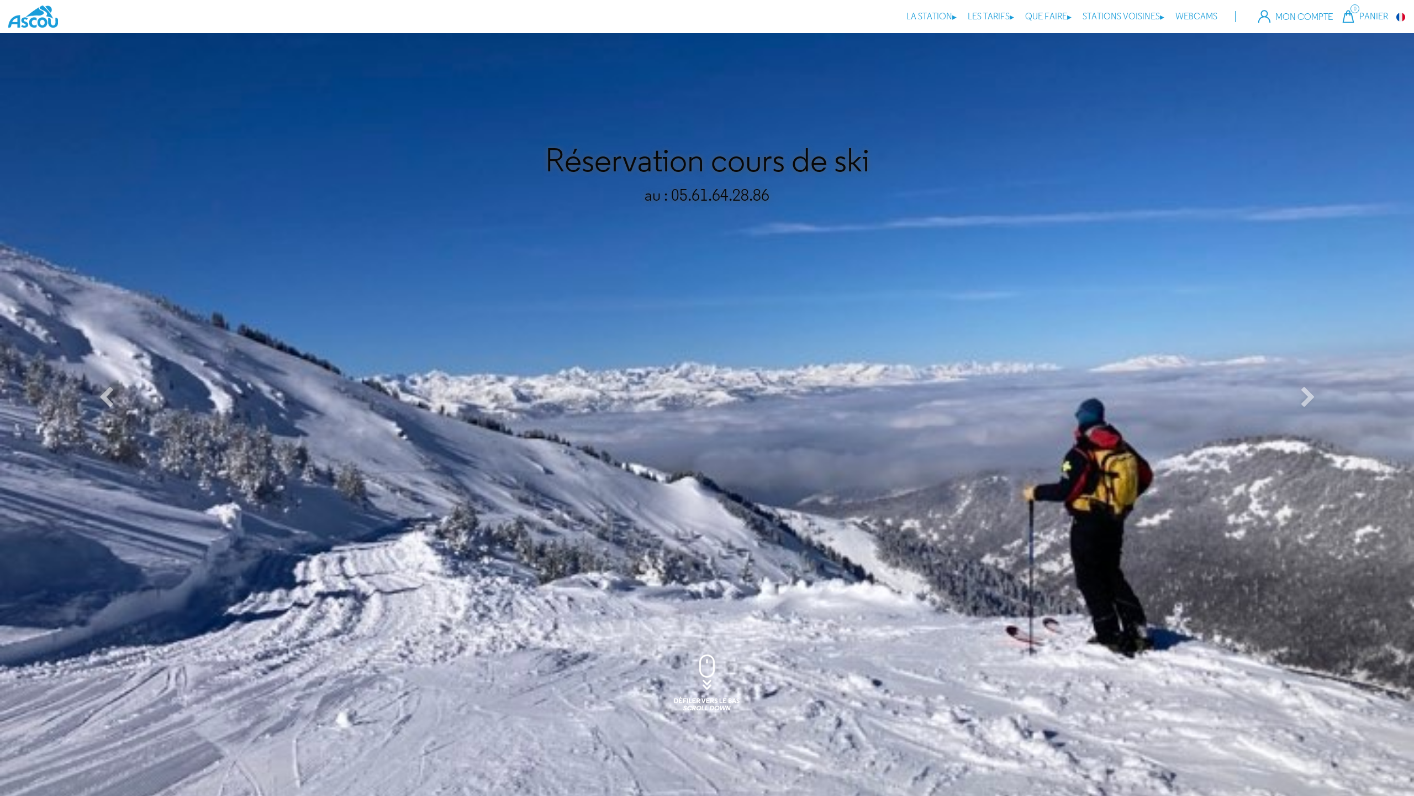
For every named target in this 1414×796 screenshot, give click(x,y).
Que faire (1048, 16)
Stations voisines (1123, 16)
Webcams (1196, 16)
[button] (106, 398)
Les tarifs (991, 16)
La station (931, 16)
